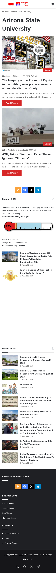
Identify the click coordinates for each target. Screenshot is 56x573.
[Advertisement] (28, 314)
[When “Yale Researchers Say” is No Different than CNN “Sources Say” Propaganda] (10, 401)
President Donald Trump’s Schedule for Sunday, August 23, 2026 (36, 360)
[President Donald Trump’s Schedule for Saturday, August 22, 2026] (10, 374)
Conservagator (8, 504)
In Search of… (27, 384)
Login (7, 538)
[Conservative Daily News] (18, 4)
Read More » (12, 103)
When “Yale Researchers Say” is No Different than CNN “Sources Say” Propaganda (36, 400)
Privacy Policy (11, 543)
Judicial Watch (8, 508)
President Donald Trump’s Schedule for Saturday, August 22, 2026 (36, 374)
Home (6, 12)
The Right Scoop (9, 518)
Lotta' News (7, 513)
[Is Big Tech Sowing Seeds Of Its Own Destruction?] (10, 415)
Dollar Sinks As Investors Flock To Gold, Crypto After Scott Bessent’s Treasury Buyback (37, 457)
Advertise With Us (12, 533)
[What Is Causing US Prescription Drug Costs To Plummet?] (10, 275)
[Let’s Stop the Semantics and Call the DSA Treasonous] (10, 445)
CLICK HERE (24, 210)
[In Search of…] (10, 388)
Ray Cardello (9, 150)
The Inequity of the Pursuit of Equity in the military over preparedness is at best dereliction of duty (27, 84)
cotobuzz (7, 76)
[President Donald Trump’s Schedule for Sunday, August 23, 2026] (10, 360)
